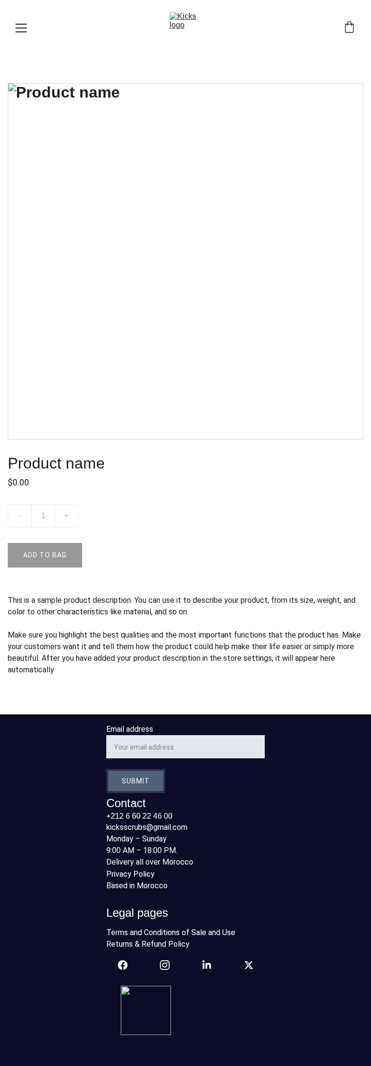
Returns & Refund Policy (147, 944)
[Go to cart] (349, 28)
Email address (129, 729)
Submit (136, 781)
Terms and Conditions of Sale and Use (170, 932)
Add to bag (45, 555)
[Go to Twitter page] (249, 965)
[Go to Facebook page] (127, 965)
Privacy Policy (130, 874)
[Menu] (21, 28)
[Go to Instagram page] (169, 965)
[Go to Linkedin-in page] (211, 965)
